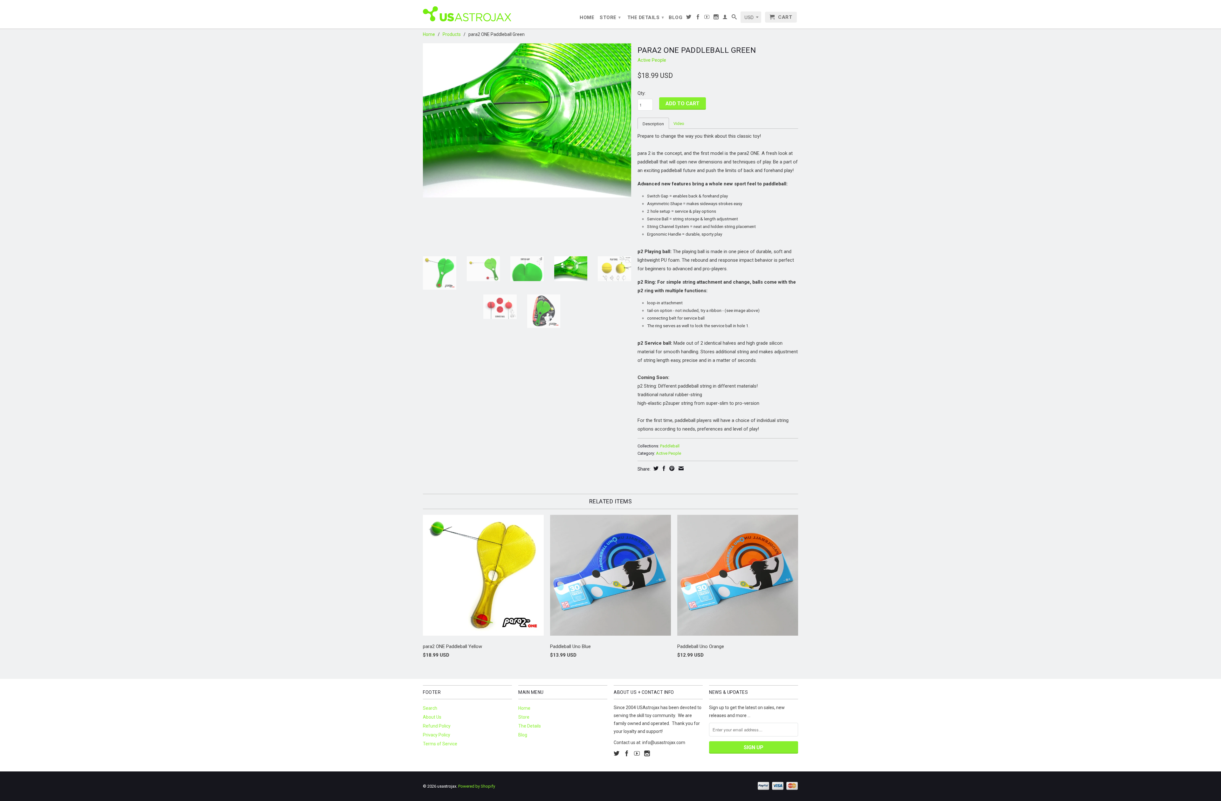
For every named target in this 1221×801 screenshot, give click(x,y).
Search (430, 708)
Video (678, 123)
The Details (645, 17)
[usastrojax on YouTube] (707, 18)
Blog (675, 17)
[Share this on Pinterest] (671, 468)
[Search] (734, 18)
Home (587, 17)
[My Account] (725, 18)
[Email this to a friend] (680, 468)
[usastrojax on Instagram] (716, 18)
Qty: (641, 93)
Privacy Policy (436, 734)
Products (452, 34)
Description (653, 123)
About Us (432, 717)
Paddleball (669, 446)
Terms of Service (440, 743)
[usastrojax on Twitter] (689, 18)
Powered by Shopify (476, 786)
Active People (652, 60)
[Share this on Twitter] (655, 468)
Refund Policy (437, 725)
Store (610, 17)
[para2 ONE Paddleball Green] (527, 120)
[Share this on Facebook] (663, 468)
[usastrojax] (467, 13)
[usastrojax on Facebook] (698, 18)
